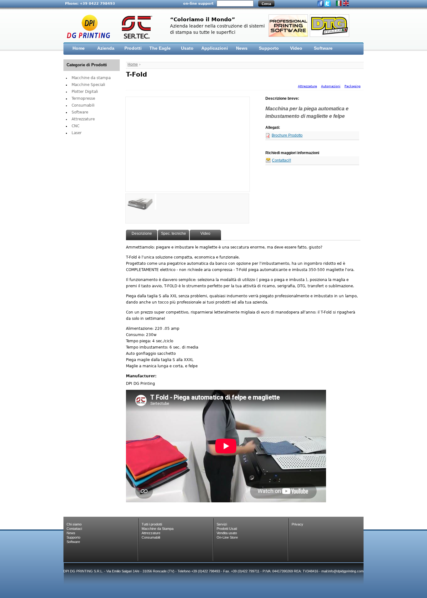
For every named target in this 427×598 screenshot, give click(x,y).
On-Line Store (227, 537)
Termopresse (83, 98)
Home (79, 48)
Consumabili (83, 105)
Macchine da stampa (91, 78)
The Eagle (160, 48)
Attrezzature (83, 119)
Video (296, 48)
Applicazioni (214, 48)
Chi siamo (74, 524)
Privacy (297, 524)
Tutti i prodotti (152, 524)
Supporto (269, 48)
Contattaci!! (281, 160)
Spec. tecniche (173, 233)
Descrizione (142, 233)
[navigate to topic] (140, 201)
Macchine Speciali (88, 85)
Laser (77, 133)
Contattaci (74, 528)
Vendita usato (227, 533)
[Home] (112, 26)
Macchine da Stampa (157, 528)
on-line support (198, 3)
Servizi (222, 524)
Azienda (105, 48)
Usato (187, 48)
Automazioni (330, 86)
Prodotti (133, 48)
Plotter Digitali (85, 91)
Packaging (352, 86)
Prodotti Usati (227, 528)
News (242, 48)
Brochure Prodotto (287, 135)
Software (323, 48)
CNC (75, 126)
